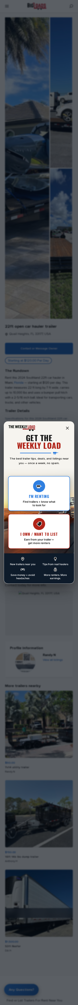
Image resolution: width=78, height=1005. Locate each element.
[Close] (67, 428)
